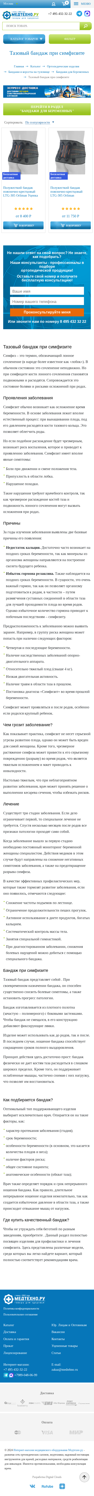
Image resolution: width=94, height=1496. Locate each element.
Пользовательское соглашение (20, 1314)
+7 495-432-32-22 (60, 14)
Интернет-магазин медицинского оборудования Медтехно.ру (48, 1450)
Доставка (9, 1332)
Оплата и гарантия (16, 1339)
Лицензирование (15, 1353)
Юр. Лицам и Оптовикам (69, 1325)
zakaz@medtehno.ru (65, 1369)
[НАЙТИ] (86, 26)
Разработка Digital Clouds (47, 1477)
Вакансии (58, 1332)
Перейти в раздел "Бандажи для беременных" (47, 109)
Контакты (58, 1339)
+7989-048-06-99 (25, 1375)
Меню (85, 3)
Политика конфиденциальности (21, 1308)
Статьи (56, 1353)
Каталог (8, 1325)
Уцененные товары (65, 1346)
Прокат (8, 1346)
